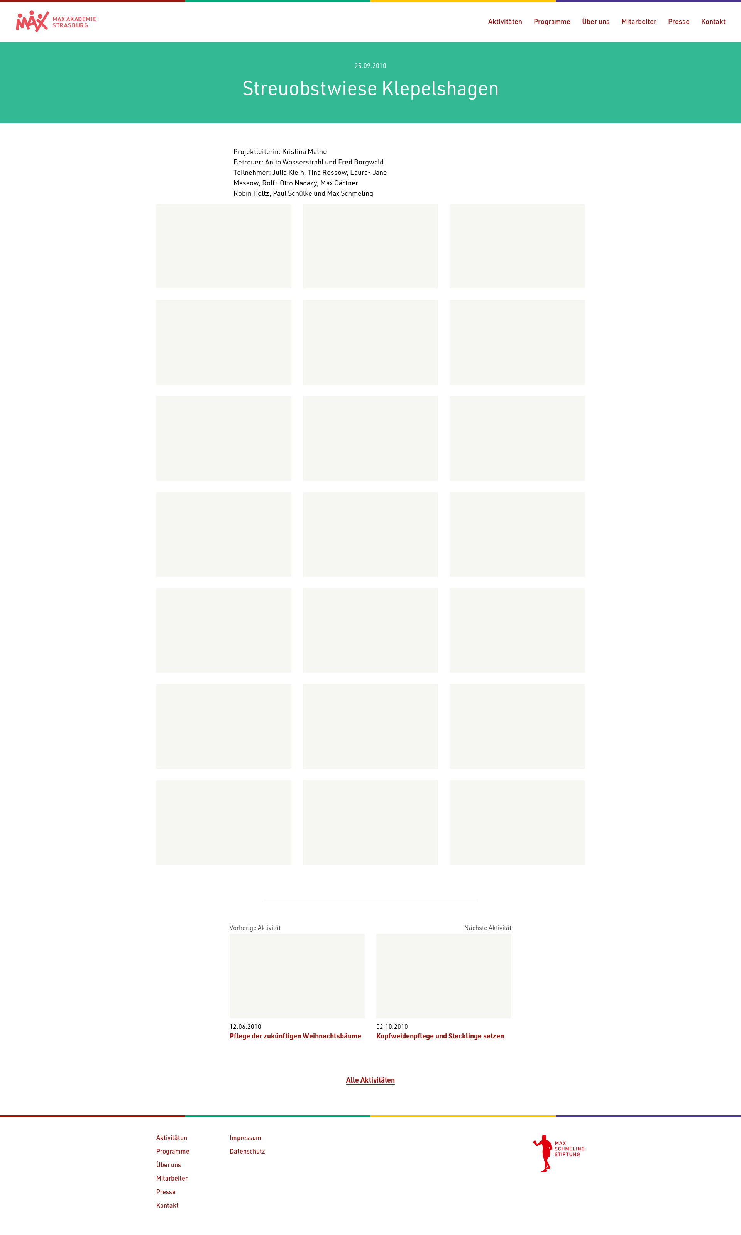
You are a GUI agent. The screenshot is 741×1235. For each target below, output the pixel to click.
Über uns (596, 21)
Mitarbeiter (638, 21)
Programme (552, 21)
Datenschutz (247, 1151)
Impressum (245, 1137)
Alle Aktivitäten (370, 1079)
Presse (679, 21)
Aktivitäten (505, 21)
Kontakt (713, 21)
